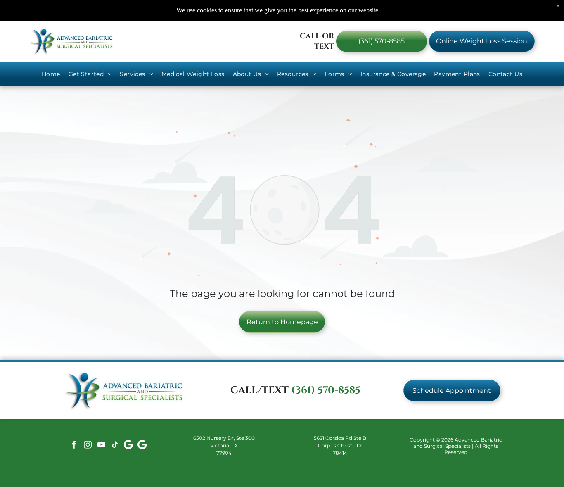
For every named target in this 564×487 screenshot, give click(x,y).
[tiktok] (115, 446)
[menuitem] (51, 74)
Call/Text (259, 390)
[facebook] (74, 446)
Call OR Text (317, 41)
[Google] (128, 446)
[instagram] (87, 446)
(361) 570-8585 (325, 390)
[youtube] (101, 446)
